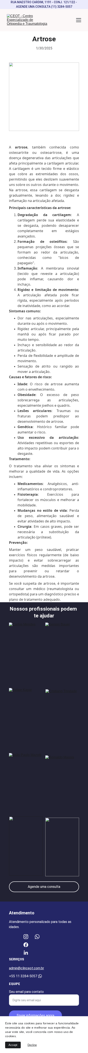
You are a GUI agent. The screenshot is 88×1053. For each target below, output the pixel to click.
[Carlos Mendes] (26, 652)
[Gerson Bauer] (62, 652)
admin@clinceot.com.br (26, 968)
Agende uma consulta (44, 887)
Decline (32, 1045)
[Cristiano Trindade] (62, 718)
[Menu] (78, 20)
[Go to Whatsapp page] (37, 936)
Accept (13, 1045)
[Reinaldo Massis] (62, 783)
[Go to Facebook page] (26, 944)
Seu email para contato (26, 992)
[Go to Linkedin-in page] (26, 953)
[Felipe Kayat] (26, 717)
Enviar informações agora (35, 1015)
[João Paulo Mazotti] (26, 782)
